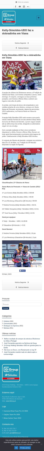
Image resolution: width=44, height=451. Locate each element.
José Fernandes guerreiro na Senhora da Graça (20, 343)
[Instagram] (24, 6)
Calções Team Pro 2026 (12, 414)
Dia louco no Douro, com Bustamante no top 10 (20, 350)
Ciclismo (6, 321)
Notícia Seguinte (20, 43)
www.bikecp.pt (11, 401)
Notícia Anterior (23, 48)
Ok (16, 448)
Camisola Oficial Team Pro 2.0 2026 (16, 411)
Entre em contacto (23, 2)
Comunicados (8, 323)
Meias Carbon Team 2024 (12, 418)
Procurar (5, 308)
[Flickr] (28, 6)
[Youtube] (20, 6)
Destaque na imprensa (11, 326)
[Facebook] (15, 6)
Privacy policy (25, 448)
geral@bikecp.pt (15, 433)
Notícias (6, 328)
